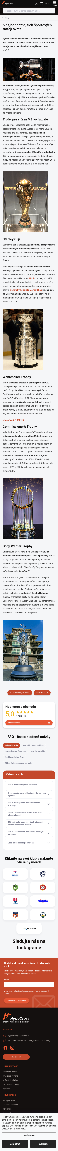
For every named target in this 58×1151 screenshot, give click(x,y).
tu (24, 1128)
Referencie (7, 1109)
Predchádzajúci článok (21, 693)
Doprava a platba (10, 1072)
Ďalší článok (40, 693)
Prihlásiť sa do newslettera (16, 1001)
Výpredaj (6, 1089)
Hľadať (51, 11)
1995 (31, 278)
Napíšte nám (16, 1057)
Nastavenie (29, 1135)
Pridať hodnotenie (14, 723)
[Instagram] (11, 1047)
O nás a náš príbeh (10, 1105)
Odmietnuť (15, 1144)
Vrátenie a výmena (10, 1076)
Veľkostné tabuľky (10, 1080)
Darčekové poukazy (11, 1084)
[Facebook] (5, 1047)
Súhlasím (43, 1144)
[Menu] (54, 3)
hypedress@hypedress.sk (19, 1036)
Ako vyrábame (9, 1100)
